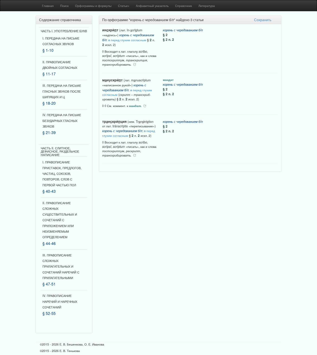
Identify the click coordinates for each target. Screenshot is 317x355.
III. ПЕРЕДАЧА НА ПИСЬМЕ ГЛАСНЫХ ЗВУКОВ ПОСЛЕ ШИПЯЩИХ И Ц (61, 91)
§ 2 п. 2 (168, 39)
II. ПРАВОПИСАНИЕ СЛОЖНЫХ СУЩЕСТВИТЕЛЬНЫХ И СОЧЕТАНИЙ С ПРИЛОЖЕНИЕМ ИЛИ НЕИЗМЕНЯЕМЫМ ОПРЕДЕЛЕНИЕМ (59, 220)
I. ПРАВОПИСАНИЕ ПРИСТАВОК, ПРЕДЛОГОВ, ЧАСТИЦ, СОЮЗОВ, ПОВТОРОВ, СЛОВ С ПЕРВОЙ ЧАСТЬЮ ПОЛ (62, 173)
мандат (168, 79)
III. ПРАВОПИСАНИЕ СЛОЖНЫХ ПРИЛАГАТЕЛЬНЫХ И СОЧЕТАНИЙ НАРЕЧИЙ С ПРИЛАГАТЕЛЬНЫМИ (60, 266)
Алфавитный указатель (152, 5)
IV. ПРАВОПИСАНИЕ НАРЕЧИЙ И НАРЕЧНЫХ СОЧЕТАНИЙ (59, 301)
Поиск (64, 5)
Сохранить (262, 19)
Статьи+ (123, 5)
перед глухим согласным (127, 40)
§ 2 (165, 34)
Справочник (183, 5)
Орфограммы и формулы (93, 5)
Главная (48, 5)
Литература (206, 5)
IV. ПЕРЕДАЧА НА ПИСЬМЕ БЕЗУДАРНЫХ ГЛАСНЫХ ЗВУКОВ (61, 120)
